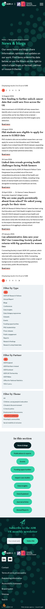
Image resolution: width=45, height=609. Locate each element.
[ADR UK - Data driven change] (7, 4)
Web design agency (27, 607)
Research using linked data (12, 345)
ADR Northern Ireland (11, 366)
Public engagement (9, 334)
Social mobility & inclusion (12, 423)
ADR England (8, 363)
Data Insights (7, 310)
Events (5, 320)
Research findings (9, 341)
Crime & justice (8, 409)
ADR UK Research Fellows (12, 296)
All (4, 398)
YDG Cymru (7, 384)
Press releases (8, 331)
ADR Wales (7, 377)
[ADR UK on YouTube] (10, 559)
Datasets (6, 317)
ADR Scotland (8, 370)
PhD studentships (9, 327)
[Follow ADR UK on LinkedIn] (4, 559)
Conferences (7, 306)
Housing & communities (11, 419)
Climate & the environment (12, 405)
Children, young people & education (15, 402)
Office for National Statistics (13, 380)
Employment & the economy (13, 412)
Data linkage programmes (12, 313)
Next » (20, 92)
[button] (4, 605)
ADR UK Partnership (10, 373)
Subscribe (31, 541)
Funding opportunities (11, 324)
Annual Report (8, 299)
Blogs (5, 303)
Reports (6, 338)
